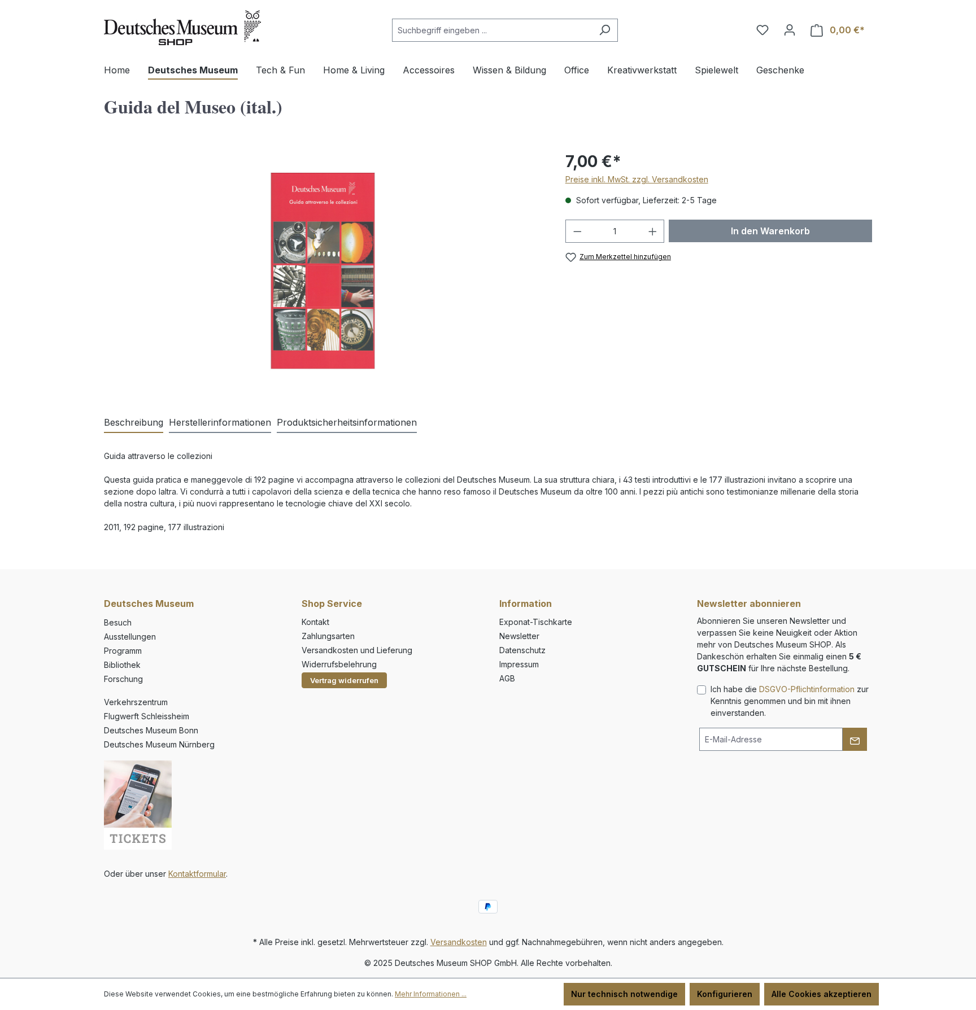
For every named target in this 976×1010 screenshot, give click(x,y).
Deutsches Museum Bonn (151, 730)
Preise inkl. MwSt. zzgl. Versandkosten (636, 179)
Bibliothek (122, 665)
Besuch (118, 622)
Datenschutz (522, 650)
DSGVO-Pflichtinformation (807, 689)
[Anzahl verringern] (577, 231)
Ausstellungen (130, 636)
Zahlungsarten (328, 636)
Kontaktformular (197, 873)
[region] (323, 271)
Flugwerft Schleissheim (146, 716)
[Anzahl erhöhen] (653, 231)
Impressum (519, 664)
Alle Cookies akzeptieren (822, 994)
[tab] (133, 423)
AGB (507, 678)
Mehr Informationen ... (431, 994)
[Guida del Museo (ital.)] (323, 271)
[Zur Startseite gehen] (182, 27)
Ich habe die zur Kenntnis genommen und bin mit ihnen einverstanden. (790, 701)
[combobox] (492, 30)
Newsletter (519, 636)
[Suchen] (604, 30)
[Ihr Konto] (789, 30)
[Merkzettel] (762, 30)
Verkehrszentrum (136, 702)
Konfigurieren (724, 994)
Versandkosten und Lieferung (357, 650)
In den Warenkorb (770, 231)
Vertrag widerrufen (344, 680)
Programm (123, 650)
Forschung (123, 679)
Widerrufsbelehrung (339, 664)
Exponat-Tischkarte (535, 622)
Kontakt (315, 622)
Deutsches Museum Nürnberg (159, 744)
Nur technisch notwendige (624, 994)
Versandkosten (458, 942)
